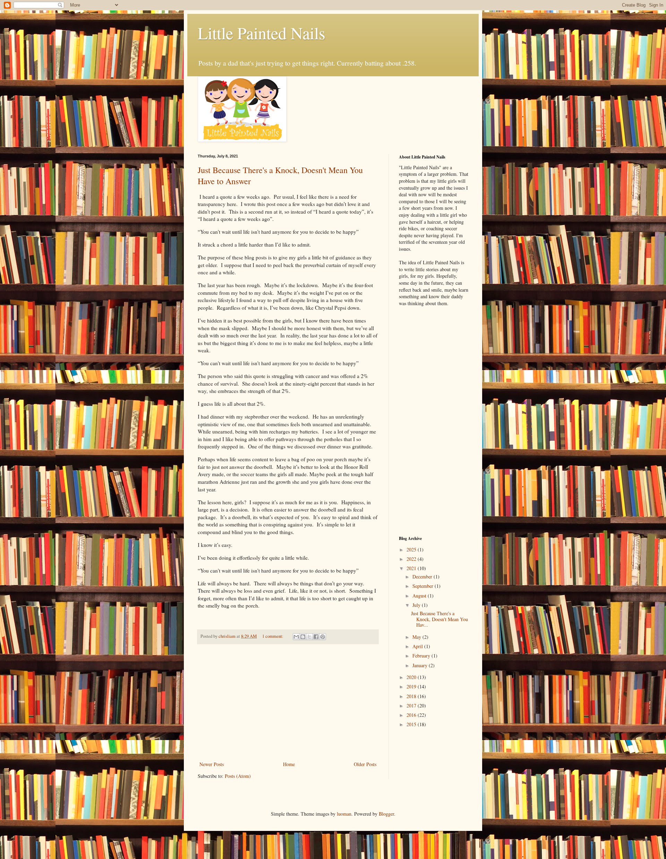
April (418, 646)
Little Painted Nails (261, 33)
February (422, 655)
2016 (412, 715)
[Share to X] (309, 636)
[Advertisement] (288, 702)
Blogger (386, 813)
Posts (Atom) (238, 776)
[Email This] (296, 636)
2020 (412, 677)
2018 (412, 696)
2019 (412, 686)
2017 (412, 705)
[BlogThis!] (302, 636)
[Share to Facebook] (316, 636)
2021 (412, 568)
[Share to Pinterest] (322, 636)
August (420, 595)
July (417, 605)
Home (289, 764)
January (420, 665)
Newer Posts (211, 764)
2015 (412, 724)
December (423, 576)
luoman (344, 813)
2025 (412, 549)
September (423, 586)
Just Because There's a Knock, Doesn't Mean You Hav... (439, 619)
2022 (412, 559)
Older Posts (365, 764)
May (417, 637)
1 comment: (273, 636)
